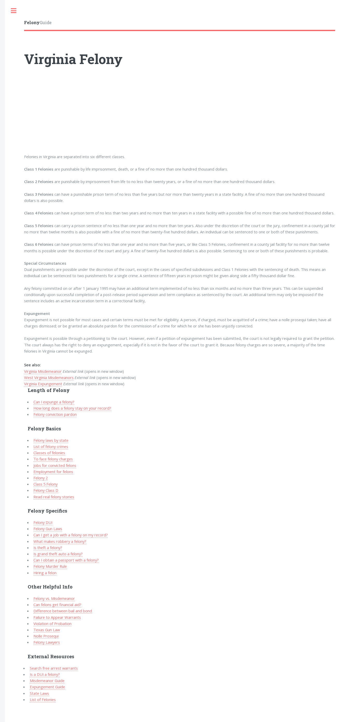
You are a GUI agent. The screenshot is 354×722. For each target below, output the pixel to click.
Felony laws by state (50, 440)
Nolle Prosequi (46, 636)
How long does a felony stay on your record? (72, 408)
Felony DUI (42, 522)
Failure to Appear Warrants (57, 617)
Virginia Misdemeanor (43, 371)
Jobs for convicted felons (54, 465)
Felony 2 (40, 477)
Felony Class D (45, 490)
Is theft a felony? (47, 547)
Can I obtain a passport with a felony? (66, 560)
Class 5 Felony (45, 484)
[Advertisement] (179, 117)
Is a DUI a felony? (45, 674)
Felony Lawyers (46, 642)
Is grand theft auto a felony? (58, 553)
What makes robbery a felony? (59, 541)
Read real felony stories (53, 496)
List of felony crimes (50, 446)
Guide (38, 22)
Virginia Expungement (43, 383)
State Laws (39, 693)
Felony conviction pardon (55, 414)
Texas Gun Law (46, 629)
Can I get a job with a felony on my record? (70, 534)
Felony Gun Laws (47, 528)
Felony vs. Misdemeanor (54, 598)
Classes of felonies (49, 452)
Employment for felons (53, 471)
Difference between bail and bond (62, 610)
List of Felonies (43, 699)
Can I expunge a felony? (53, 401)
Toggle (13, 11)
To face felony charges (53, 458)
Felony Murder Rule (50, 566)
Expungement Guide (47, 686)
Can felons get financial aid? (57, 604)
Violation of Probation (52, 623)
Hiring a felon (44, 572)
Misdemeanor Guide (47, 680)
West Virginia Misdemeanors (49, 377)
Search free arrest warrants (54, 668)
